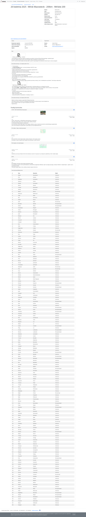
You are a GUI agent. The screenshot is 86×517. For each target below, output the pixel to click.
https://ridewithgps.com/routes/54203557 (18, 38)
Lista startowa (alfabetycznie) (17, 4)
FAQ (37, 1)
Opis (33, 4)
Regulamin (27, 1)
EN (79, 1)
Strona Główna (10, 1)
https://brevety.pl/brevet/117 (57, 46)
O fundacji (40, 1)
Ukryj (74, 514)
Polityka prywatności (35, 510)
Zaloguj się (83, 1)
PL (77, 1)
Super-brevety (32, 1)
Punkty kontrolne (27, 4)
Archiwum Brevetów (20, 1)
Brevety (14, 1)
